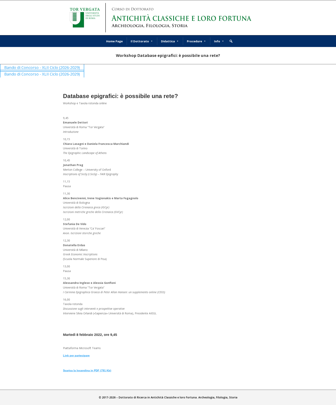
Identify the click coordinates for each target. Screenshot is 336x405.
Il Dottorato (140, 41)
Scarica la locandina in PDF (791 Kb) (87, 370)
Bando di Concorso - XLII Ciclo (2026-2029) (42, 67)
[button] (231, 41)
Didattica (168, 41)
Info (217, 41)
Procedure (194, 41)
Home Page (114, 41)
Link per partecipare (76, 355)
